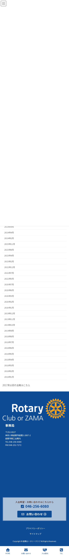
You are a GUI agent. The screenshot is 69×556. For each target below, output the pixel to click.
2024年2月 (9, 238)
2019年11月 (9, 319)
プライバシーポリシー (35, 528)
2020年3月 (9, 296)
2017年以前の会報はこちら (16, 385)
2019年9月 (9, 330)
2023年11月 (9, 244)
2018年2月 (9, 371)
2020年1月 (9, 307)
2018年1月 (9, 376)
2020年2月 (9, 301)
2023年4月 (9, 255)
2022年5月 (9, 278)
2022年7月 (9, 273)
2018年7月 (9, 342)
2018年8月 (9, 336)
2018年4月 (9, 359)
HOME (7, 553)
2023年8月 (9, 249)
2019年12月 (9, 313)
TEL (61, 553)
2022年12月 (9, 267)
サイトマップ (35, 533)
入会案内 (45, 553)
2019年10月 (9, 324)
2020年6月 (9, 290)
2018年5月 (9, 353)
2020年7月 (9, 284)
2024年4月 (9, 232)
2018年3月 (9, 365)
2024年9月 (9, 226)
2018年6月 (9, 348)
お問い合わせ (26, 553)
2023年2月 (9, 261)
